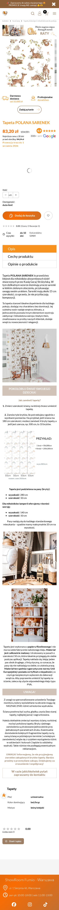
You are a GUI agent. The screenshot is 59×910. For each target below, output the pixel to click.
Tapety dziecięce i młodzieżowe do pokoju (40, 21)
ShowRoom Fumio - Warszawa (29, 879)
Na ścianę (16, 21)
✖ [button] (53, 4)
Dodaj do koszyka (25, 215)
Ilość (5, 190)
